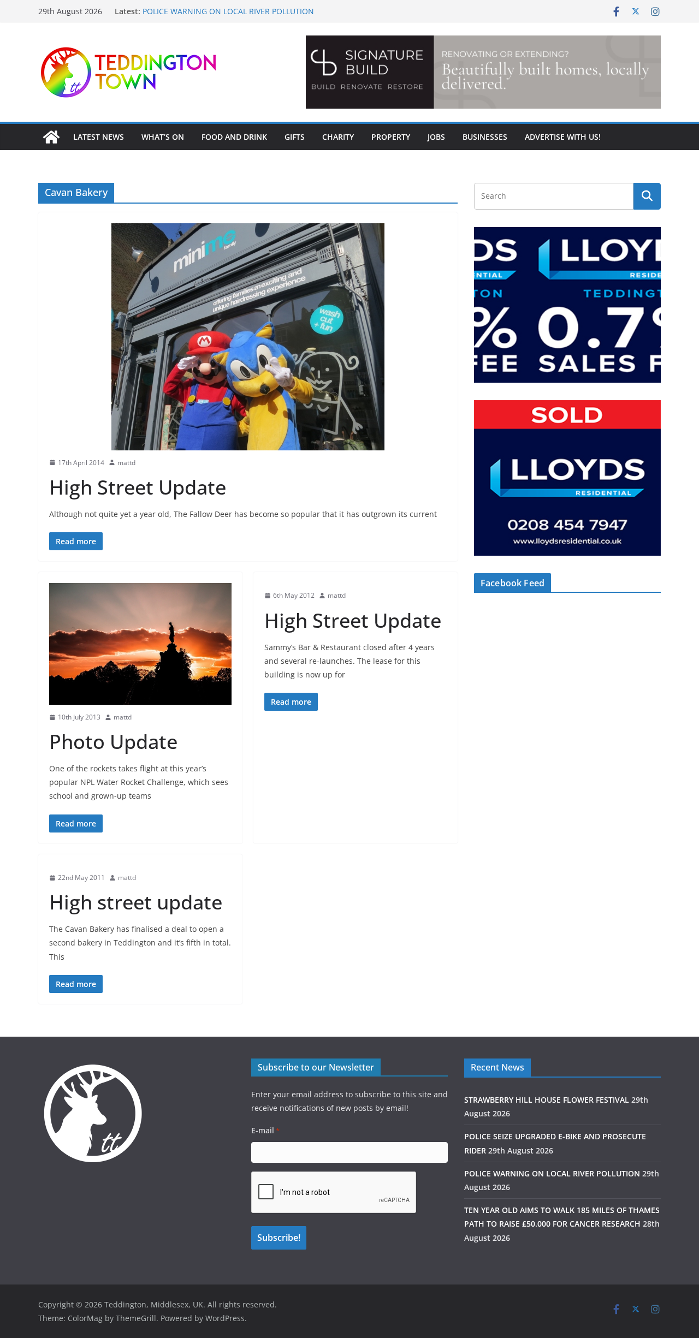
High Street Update (137, 487)
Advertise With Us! (563, 137)
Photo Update (113, 741)
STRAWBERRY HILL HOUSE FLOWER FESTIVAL (546, 1100)
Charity (338, 137)
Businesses (485, 137)
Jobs (436, 137)
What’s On (162, 137)
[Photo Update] (140, 643)
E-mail (265, 1130)
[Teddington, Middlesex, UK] (51, 137)
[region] (483, 72)
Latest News (98, 137)
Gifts (295, 137)
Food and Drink (234, 137)
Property (390, 137)
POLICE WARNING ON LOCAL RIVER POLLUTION (228, 11)
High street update (135, 902)
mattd (126, 462)
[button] (483, 72)
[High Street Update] (248, 336)
